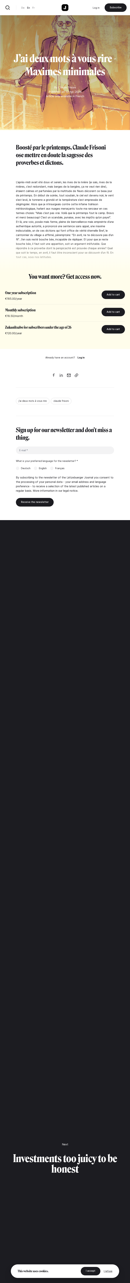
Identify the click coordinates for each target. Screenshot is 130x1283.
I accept (90, 1270)
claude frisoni (61, 400)
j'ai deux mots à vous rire (33, 400)
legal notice (70, 490)
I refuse (108, 1271)
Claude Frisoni (67, 87)
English (43, 468)
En (28, 7)
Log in (96, 7)
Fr (33, 7)
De (23, 7)
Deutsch (25, 468)
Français (59, 468)
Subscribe (116, 7)
